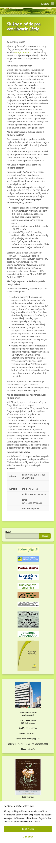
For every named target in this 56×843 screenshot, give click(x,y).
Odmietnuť (28, 836)
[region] (28, 822)
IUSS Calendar (28, 797)
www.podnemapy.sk (23, 52)
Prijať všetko (28, 828)
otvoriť (30, 749)
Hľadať (7, 532)
